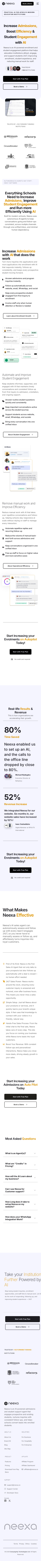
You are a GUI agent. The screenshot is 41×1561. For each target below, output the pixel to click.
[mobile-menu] (37, 3)
